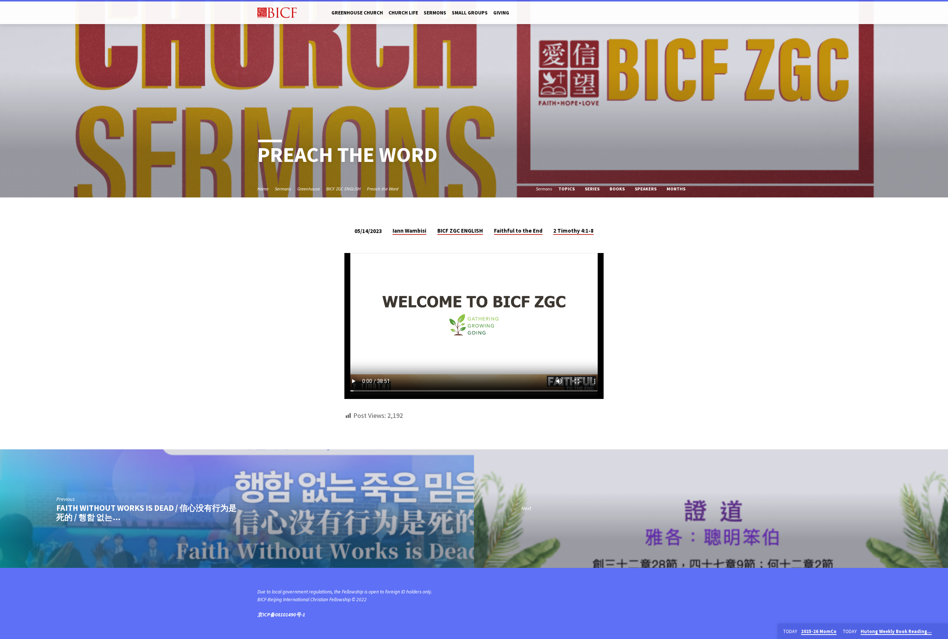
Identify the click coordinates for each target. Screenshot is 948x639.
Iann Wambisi (409, 230)
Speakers (646, 189)
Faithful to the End (518, 230)
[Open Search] (687, 13)
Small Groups (470, 13)
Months (677, 189)
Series (593, 189)
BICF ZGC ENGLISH (343, 189)
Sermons (435, 13)
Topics (567, 189)
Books (618, 189)
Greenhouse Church (357, 13)
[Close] (941, 632)
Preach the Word (382, 189)
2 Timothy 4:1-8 (573, 230)
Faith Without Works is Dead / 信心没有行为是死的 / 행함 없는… (146, 512)
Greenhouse (308, 189)
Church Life (403, 13)
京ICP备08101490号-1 (281, 615)
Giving (501, 13)
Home (262, 189)
